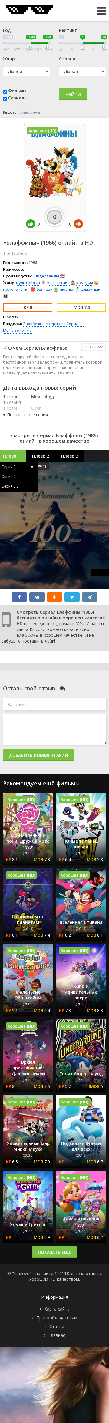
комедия (84, 282)
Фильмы (17, 90)
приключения (16, 289)
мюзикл (66, 289)
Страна (67, 59)
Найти (73, 94)
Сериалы (18, 98)
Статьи (56, 1326)
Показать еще (54, 1252)
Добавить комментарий (38, 755)
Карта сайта (57, 1309)
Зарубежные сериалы (44, 323)
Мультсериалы (17, 330)
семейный (91, 289)
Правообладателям (56, 1318)
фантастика (58, 282)
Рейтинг (68, 30)
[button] (25, 415)
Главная (56, 1335)
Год (7, 30)
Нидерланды (46, 276)
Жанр (9, 59)
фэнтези (44, 289)
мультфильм (28, 282)
